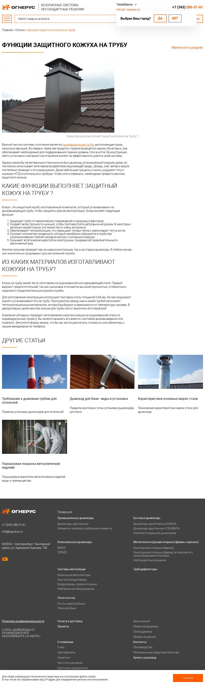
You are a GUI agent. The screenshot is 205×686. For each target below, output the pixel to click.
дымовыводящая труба (78, 144)
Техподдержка (142, 631)
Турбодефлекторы (145, 569)
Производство (142, 647)
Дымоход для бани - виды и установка (99, 399)
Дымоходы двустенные (72, 523)
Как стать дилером (69, 662)
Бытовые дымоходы (146, 518)
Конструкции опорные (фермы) (153, 547)
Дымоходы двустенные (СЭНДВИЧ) (156, 528)
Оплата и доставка (69, 621)
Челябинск (125, 4)
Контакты (140, 642)
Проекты (63, 626)
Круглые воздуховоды (72, 579)
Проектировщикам (145, 626)
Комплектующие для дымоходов (154, 533)
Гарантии (63, 657)
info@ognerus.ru (128, 10)
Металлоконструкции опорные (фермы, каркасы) (166, 542)
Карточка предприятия (72, 668)
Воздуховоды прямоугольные (77, 584)
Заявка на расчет (144, 636)
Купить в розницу (144, 657)
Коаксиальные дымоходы (74, 542)
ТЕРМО (62, 552)
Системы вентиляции (71, 569)
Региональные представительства (156, 652)
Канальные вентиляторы (74, 575)
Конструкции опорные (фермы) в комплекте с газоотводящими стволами (163, 554)
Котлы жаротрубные (71, 603)
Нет (175, 18)
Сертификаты (66, 652)
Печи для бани (66, 608)
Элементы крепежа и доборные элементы (84, 528)
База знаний (141, 621)
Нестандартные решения (149, 560)
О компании (65, 642)
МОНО (61, 547)
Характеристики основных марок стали (168, 399)
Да (160, 18)
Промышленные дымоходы (75, 518)
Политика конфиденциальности (23, 621)
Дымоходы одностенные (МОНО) (154, 523)
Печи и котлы (66, 597)
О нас (60, 647)
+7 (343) (187, 7)
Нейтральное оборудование (75, 588)
